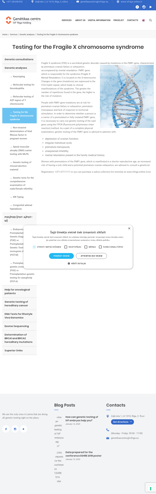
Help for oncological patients (17, 291)
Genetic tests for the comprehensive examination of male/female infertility (22, 183)
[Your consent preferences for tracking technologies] (151, 489)
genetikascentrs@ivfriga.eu (94, 1)
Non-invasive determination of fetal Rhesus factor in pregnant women (21, 133)
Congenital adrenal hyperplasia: (21, 207)
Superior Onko (14, 350)
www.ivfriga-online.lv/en (139, 171)
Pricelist (118, 20)
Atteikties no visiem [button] (91, 256)
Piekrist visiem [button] (61, 256)
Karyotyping (19, 76)
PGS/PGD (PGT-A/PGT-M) (19, 219)
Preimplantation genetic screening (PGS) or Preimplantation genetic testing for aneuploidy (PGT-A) (22, 272)
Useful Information (99, 20)
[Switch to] (144, 20)
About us (80, 20)
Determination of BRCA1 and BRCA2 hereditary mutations (18, 338)
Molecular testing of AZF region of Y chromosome (22, 100)
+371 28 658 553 (14, 1)
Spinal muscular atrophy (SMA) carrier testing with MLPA (21, 150)
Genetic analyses (27, 34)
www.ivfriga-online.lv (131, 1)
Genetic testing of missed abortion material (20, 166)
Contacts (132, 20)
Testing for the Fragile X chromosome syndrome (21, 116)
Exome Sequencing (17, 326)
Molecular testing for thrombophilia (22, 86)
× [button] (129, 228)
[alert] (78, 247)
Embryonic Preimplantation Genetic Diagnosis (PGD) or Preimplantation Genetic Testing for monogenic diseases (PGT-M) (20, 242)
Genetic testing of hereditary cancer (16, 303)
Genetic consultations (19, 59)
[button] (78, 263)
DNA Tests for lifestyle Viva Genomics (18, 315)
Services (67, 20)
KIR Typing (18, 197)
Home (4, 34)
